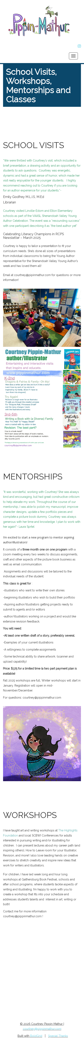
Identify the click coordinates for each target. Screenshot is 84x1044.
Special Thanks (58, 1035)
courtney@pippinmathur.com (42, 697)
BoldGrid (36, 1035)
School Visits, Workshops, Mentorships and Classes (38, 85)
